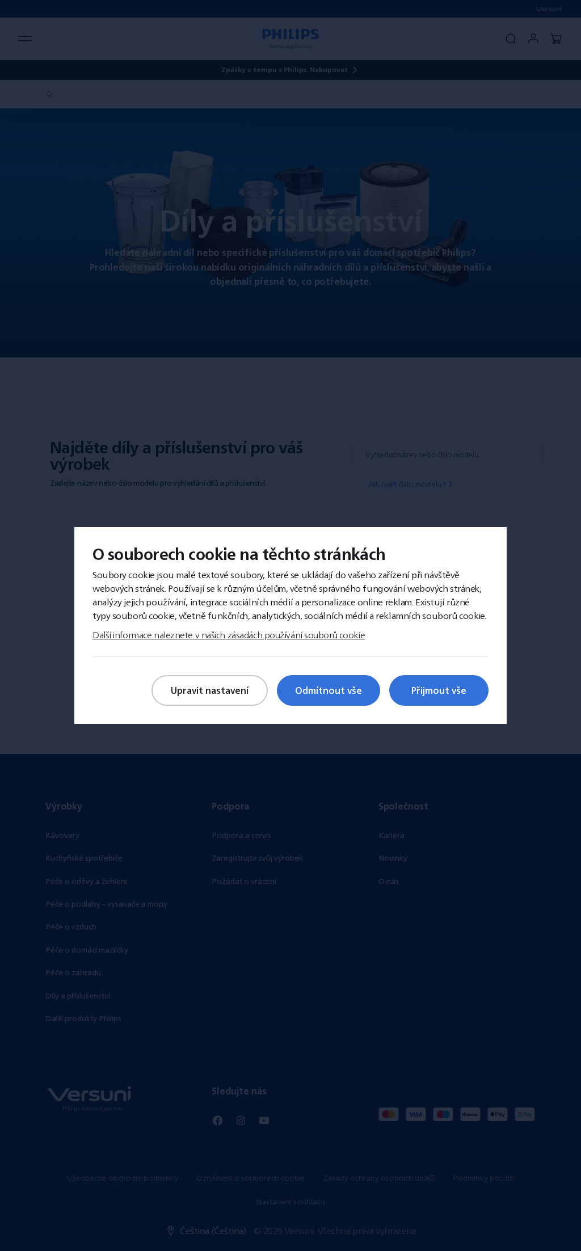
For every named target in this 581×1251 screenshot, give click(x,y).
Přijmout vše (438, 690)
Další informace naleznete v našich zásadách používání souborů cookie (228, 635)
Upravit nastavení (210, 690)
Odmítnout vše (328, 690)
